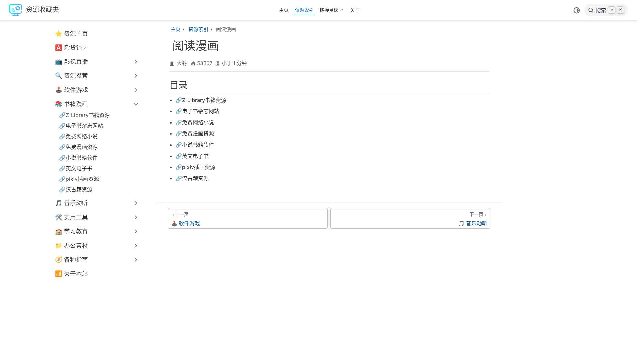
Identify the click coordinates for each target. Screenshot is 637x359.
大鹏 (182, 63)
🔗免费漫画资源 (78, 147)
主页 (283, 10)
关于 (354, 10)
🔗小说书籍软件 (78, 157)
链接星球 (329, 10)
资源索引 (304, 10)
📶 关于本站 (71, 273)
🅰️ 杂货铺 (68, 47)
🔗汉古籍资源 (75, 189)
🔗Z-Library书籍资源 (84, 115)
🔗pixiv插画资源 (79, 179)
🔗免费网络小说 (78, 136)
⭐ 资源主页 (71, 33)
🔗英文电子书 (75, 168)
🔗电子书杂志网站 (81, 125)
